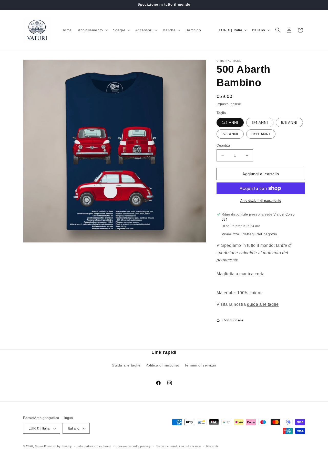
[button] (92, 30)
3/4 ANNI (260, 122)
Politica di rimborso (162, 365)
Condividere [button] (233, 320)
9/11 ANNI (261, 134)
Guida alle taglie (126, 365)
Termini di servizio (200, 365)
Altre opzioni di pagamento (260, 200)
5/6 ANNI (289, 122)
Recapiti (212, 446)
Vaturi (39, 446)
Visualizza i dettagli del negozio (249, 234)
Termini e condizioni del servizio (178, 446)
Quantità (223, 145)
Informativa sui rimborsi (94, 446)
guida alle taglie (263, 304)
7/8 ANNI (230, 134)
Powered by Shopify (58, 446)
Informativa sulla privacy (133, 446)
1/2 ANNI (230, 122)
